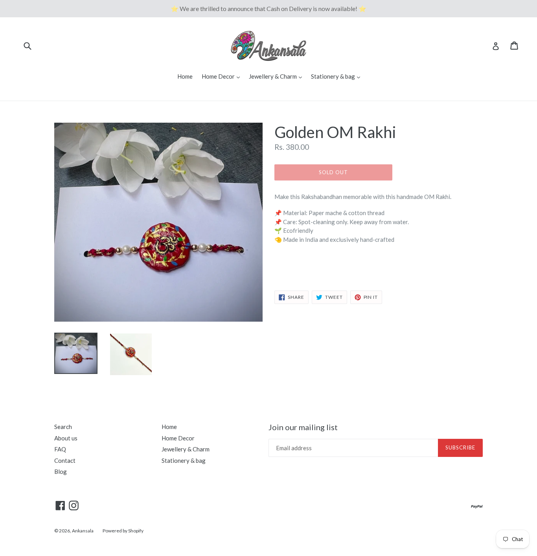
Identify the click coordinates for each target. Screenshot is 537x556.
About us (65, 438)
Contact (64, 460)
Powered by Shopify (123, 531)
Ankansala (83, 531)
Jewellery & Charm (277, 76)
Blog (60, 471)
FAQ (60, 449)
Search (63, 426)
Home (185, 76)
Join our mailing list (303, 427)
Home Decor (223, 76)
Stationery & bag (337, 76)
